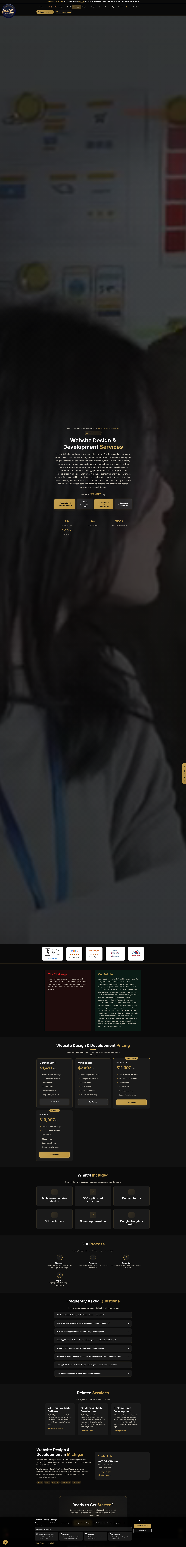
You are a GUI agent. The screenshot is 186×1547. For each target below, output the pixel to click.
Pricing (120, 7)
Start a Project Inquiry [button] (85, 504)
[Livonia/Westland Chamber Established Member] (115, 954)
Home (41, 7)
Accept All (142, 1530)
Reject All (142, 1521)
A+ (93, 521)
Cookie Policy (51, 1543)
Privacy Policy (39, 1543)
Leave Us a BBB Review (124, 504)
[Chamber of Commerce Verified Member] (136, 954)
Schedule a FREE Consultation (104, 504)
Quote (128, 7)
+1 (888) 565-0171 (104, 1472)
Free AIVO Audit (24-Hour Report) (65, 504)
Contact (136, 7)
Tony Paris (81, 1)
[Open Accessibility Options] (5, 1542)
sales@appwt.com (104, 1475)
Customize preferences (83, 1529)
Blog (100, 7)
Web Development (89, 428)
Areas (61, 7)
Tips (113, 7)
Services (76, 7)
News (107, 7)
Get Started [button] (55, 1102)
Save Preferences (142, 1525)
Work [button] (84, 7)
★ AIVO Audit (51, 7)
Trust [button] (93, 7)
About (68, 7)
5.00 (67, 530)
